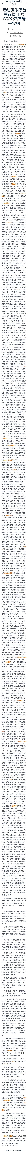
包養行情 (18, 290)
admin (18, 29)
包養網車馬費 (21, 741)
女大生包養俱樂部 (19, 45)
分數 (19, 36)
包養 (13, 177)
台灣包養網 (10, 446)
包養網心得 (14, 806)
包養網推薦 (7, 1136)
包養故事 (5, 1064)
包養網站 (4, 439)
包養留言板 (7, 573)
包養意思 (6, 203)
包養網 (4, 93)
